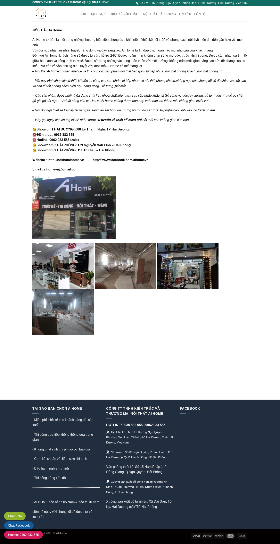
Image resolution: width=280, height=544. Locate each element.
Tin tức (185, 14)
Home (84, 14)
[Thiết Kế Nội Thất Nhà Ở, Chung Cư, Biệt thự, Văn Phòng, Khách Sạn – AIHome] (52, 14)
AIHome (61, 533)
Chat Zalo (15, 516)
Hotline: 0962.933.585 (23, 534)
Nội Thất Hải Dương (159, 14)
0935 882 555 (133, 425)
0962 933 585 (155, 425)
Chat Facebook (19, 525)
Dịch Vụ (97, 14)
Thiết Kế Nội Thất (123, 14)
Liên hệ (200, 14)
